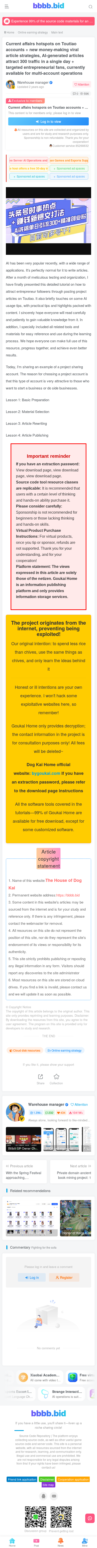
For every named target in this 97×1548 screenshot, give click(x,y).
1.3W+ (37, 1112)
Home (10, 32)
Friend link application (22, 1479)
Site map (48, 1485)
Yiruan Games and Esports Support (69, 160)
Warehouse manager (32, 82)
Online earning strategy (33, 32)
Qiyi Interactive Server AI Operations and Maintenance (28, 160)
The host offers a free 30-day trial (28, 168)
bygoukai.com (46, 773)
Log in (34, 1277)
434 (63, 1112)
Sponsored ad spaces (69, 168)
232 (50, 1112)
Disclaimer (47, 1479)
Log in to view (50, 121)
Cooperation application (73, 1479)
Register (66, 1277)
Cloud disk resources (26, 1050)
